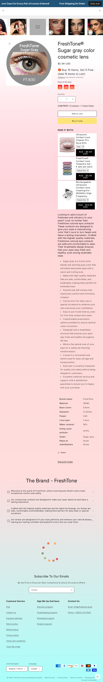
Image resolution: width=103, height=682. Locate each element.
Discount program (45, 607)
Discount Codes (65, 462)
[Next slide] (100, 11)
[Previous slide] (3, 11)
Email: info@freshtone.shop (80, 607)
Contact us (11, 612)
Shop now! (95, 4)
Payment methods (14, 618)
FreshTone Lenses (20, 677)
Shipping (61, 77)
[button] (51, 492)
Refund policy (12, 629)
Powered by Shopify (34, 677)
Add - (85, 152)
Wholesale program (45, 618)
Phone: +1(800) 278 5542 (79, 612)
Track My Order (13, 647)
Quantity (61, 94)
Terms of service (76, 677)
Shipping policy (91, 677)
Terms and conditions (15, 641)
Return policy (12, 624)
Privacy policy (12, 635)
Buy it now (77, 121)
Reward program (44, 624)
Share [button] (63, 452)
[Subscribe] (71, 590)
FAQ (8, 607)
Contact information (89, 680)
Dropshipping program (47, 612)
